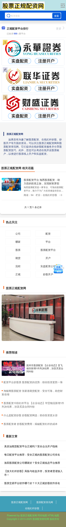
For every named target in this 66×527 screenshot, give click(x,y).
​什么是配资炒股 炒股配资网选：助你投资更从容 (31, 415)
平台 (48, 241)
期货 (17, 258)
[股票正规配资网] (23, 5)
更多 (58, 28)
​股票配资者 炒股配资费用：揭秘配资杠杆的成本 (31, 424)
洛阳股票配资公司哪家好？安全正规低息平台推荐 (32, 462)
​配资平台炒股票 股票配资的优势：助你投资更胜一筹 (33, 382)
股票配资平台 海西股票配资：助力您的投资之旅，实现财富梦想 (42, 181)
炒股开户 (48, 274)
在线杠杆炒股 (32, 508)
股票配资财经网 (40, 519)
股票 (17, 250)
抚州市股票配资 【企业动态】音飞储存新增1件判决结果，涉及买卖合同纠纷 (44, 368)
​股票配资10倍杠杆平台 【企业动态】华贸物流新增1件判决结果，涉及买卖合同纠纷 (33, 404)
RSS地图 (42, 515)
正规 (17, 274)
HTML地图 (53, 515)
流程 (17, 266)
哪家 (17, 241)
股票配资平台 (48, 250)
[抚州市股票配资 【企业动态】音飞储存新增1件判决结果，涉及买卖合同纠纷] (13, 368)
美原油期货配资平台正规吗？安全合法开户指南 (31, 446)
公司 (17, 233)
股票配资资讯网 (44, 502)
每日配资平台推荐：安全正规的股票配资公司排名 (32, 454)
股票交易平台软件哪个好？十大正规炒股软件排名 (32, 483)
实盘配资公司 (48, 266)
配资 (48, 233)
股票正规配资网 (19, 502)
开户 (48, 258)
